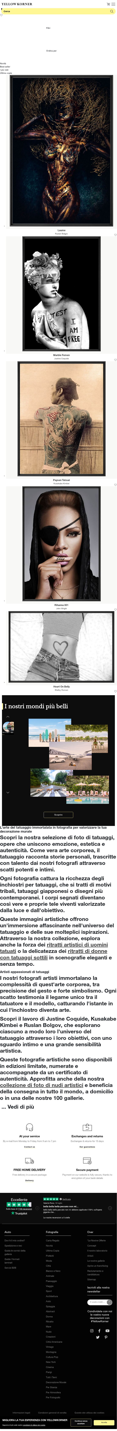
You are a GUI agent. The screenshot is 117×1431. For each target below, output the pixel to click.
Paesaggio (51, 1281)
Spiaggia (50, 1307)
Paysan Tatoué (61, 480)
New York (51, 1362)
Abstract (50, 1312)
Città (48, 1266)
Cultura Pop (52, 1357)
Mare (48, 1327)
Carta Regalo (52, 1241)
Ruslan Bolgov (61, 234)
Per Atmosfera (53, 1393)
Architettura (52, 1296)
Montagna (51, 1352)
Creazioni (50, 1337)
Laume (61, 231)
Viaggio (50, 1286)
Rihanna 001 (61, 605)
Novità (49, 1246)
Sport (49, 1291)
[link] (17, 4)
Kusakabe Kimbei (61, 484)
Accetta (104, 1422)
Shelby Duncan (61, 690)
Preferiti (50, 1256)
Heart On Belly (61, 687)
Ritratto (50, 1322)
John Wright (61, 609)
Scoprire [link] (58, 815)
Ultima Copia (52, 1251)
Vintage (50, 1347)
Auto (48, 1301)
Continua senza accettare (81, 1422)
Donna (49, 1317)
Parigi (49, 1372)
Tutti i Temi (51, 1377)
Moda (49, 1261)
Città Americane (54, 1342)
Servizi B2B (10, 1268)
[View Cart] (108, 4)
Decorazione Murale (56, 1382)
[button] (8, 791)
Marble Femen (61, 355)
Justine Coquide (61, 359)
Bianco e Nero (53, 1271)
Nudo (49, 1332)
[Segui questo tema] (1, 15)
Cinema (50, 1367)
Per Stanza (51, 1387)
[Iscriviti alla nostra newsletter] (109, 1302)
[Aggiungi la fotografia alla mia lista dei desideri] (115, 235)
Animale (50, 1276)
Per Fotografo (53, 1398)
